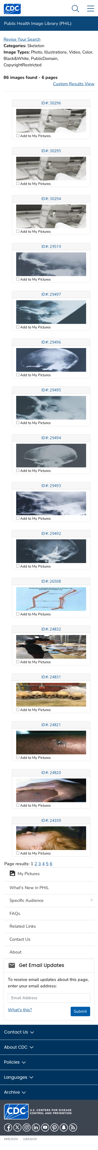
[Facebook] (8, 1127)
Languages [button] (16, 1077)
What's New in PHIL (29, 887)
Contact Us (20, 939)
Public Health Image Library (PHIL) (38, 23)
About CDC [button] (16, 1047)
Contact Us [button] (16, 1032)
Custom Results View (73, 84)
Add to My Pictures (35, 136)
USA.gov (30, 1139)
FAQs (15, 913)
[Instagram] (27, 1127)
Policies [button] (12, 1062)
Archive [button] (12, 1092)
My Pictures (27, 874)
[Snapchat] (64, 1127)
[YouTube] (45, 1127)
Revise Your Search (22, 39)
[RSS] (73, 1127)
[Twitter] (17, 1127)
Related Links (23, 926)
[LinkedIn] (36, 1127)
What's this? (20, 1010)
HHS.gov (11, 1139)
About (15, 952)
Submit (80, 1011)
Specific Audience (27, 900)
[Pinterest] (54, 1127)
